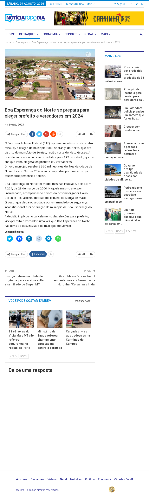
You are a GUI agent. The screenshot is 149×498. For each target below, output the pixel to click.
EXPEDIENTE (56, 4)
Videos (52, 479)
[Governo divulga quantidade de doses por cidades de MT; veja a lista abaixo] (113, 170)
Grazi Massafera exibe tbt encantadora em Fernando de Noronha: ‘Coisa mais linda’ (74, 280)
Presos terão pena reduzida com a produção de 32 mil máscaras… (124, 74)
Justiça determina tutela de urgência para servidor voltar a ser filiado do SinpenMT (25, 280)
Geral (89, 34)
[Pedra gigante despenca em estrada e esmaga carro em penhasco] (113, 192)
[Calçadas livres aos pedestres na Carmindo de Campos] (78, 319)
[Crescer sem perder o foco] (113, 131)
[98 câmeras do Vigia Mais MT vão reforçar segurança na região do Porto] (21, 319)
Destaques (27, 34)
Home (10, 34)
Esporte (71, 34)
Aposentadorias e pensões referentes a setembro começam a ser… (124, 150)
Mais (90, 4)
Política (90, 479)
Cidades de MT (123, 479)
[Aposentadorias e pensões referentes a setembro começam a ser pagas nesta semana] (113, 148)
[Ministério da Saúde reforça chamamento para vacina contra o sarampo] (50, 319)
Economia (50, 34)
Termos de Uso (75, 4)
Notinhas (76, 479)
